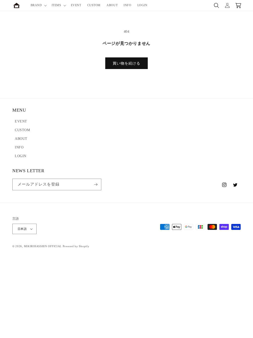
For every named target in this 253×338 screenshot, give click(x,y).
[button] (38, 5)
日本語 (22, 229)
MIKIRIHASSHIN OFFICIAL (43, 246)
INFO (19, 147)
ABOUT (21, 139)
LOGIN (20, 156)
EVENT (21, 121)
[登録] (95, 184)
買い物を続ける (126, 63)
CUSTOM (22, 130)
